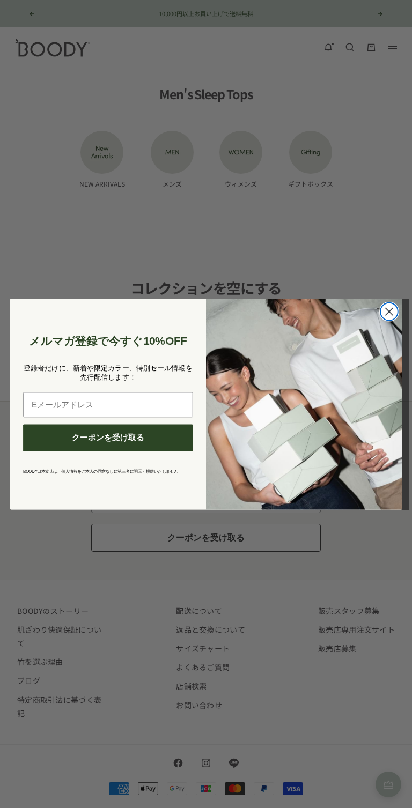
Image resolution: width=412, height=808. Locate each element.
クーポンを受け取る (108, 437)
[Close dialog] (389, 311)
